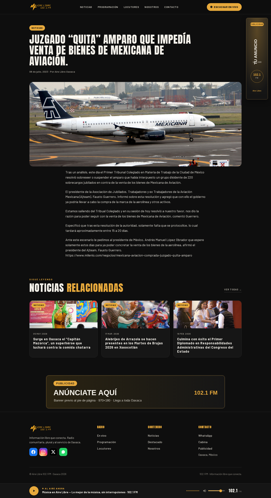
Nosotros (152, 6)
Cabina (203, 442)
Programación (108, 6)
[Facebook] (33, 452)
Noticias (86, 6)
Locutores (131, 6)
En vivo (101, 435)
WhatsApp (205, 435)
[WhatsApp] (63, 452)
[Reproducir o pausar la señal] (34, 490)
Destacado (155, 442)
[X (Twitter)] (53, 452)
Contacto (171, 6)
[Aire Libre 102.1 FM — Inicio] (40, 7)
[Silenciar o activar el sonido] (204, 491)
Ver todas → (233, 289)
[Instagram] (43, 452)
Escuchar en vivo (226, 7)
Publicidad (205, 448)
